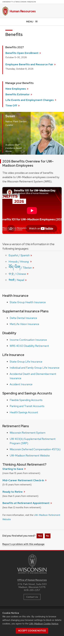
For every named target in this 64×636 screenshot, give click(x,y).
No (47, 535)
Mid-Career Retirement (23, 480)
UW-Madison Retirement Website (30, 455)
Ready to (12, 491)
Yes (40, 535)
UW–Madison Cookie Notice (43, 623)
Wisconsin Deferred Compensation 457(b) (35, 449)
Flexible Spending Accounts (26, 400)
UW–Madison (19, 2)
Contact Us (32, 596)
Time (11, 105)
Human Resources (23, 11)
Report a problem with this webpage (23, 544)
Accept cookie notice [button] (32, 630)
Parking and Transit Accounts (27, 406)
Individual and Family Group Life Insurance (34, 367)
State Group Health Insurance (28, 302)
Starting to (13, 469)
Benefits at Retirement (26, 503)
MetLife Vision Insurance (24, 324)
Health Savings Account (24, 412)
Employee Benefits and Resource (29, 64)
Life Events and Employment (29, 100)
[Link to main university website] (32, 574)
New (15, 88)
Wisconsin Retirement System (27, 432)
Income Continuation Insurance (28, 339)
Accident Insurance (21, 384)
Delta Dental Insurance (23, 318)
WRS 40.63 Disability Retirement (29, 346)
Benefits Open (22, 53)
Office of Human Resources (32, 580)
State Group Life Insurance (26, 361)
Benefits (17, 94)
